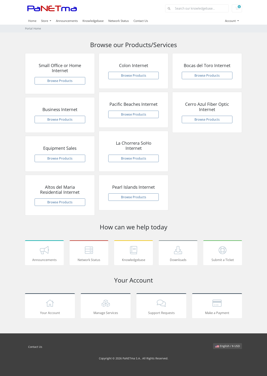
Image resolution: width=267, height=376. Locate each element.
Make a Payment (217, 313)
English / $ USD (229, 346)
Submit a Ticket (222, 260)
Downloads (178, 260)
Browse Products (60, 81)
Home (32, 21)
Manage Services (105, 313)
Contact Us (141, 21)
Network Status (118, 21)
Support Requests (161, 313)
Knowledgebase (93, 21)
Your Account (50, 313)
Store (45, 21)
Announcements (67, 21)
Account (231, 21)
